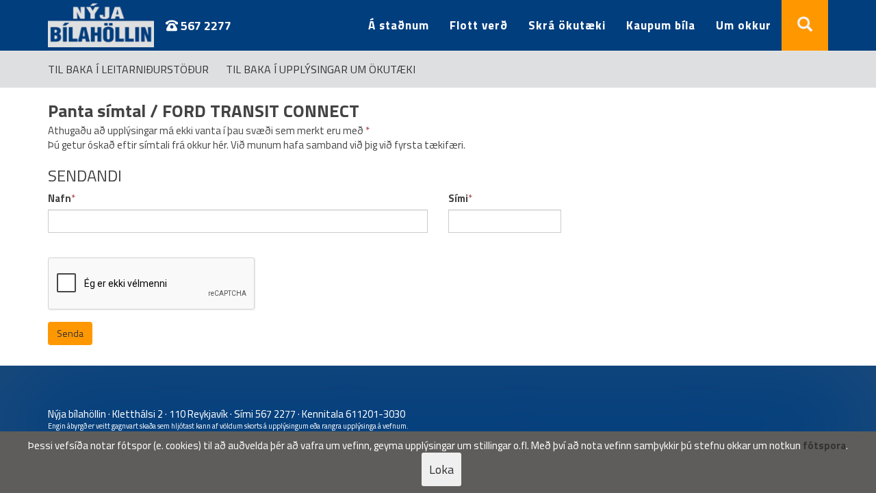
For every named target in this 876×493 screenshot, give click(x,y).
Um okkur (743, 25)
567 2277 (204, 25)
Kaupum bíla (660, 25)
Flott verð (479, 25)
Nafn (59, 198)
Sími (458, 198)
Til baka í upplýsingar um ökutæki (320, 69)
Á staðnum (398, 25)
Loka (441, 469)
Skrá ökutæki (567, 25)
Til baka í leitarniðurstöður (128, 69)
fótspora (824, 445)
